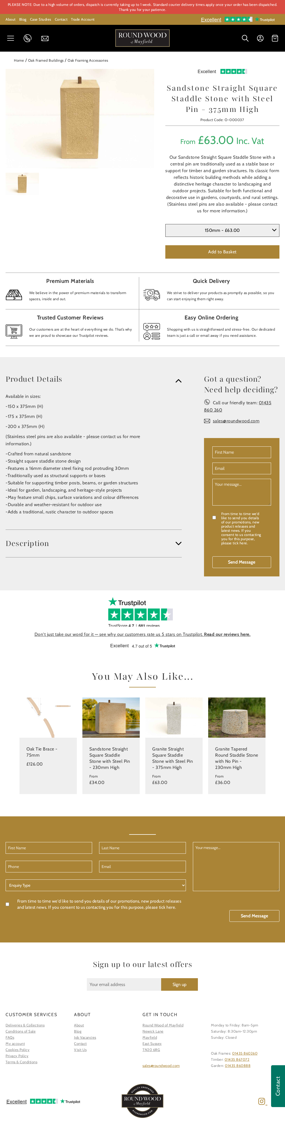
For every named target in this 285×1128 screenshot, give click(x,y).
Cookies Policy (18, 1049)
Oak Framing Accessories (88, 60)
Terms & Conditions (21, 1062)
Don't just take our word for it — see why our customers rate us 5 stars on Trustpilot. (143, 634)
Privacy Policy (17, 1056)
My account (15, 1043)
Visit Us (80, 1049)
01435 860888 (237, 1065)
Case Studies (40, 19)
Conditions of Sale (21, 1031)
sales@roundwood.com (236, 421)
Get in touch (46, 38)
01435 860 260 (29, 38)
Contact (61, 19)
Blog (22, 19)
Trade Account (83, 19)
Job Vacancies (85, 1037)
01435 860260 (244, 1053)
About (11, 19)
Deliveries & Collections (25, 1025)
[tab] (94, 379)
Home (19, 60)
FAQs (10, 1037)
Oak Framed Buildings (46, 60)
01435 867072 (237, 1059)
